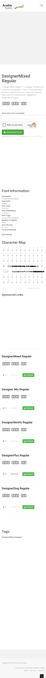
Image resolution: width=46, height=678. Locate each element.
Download (29, 375)
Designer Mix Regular (15, 389)
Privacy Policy (19, 668)
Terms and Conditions (35, 136)
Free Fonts (32, 671)
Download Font (14, 132)
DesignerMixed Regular (17, 356)
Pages (42, 668)
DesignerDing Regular (16, 488)
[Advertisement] (23, 37)
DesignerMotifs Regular (17, 422)
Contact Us (41, 671)
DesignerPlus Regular (15, 455)
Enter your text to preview (13, 113)
